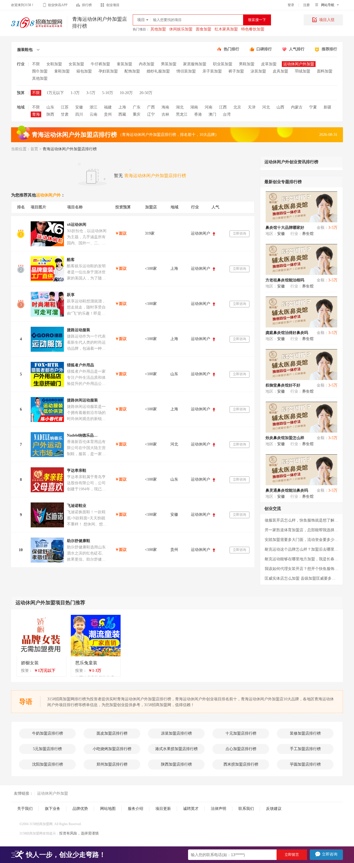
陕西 (50, 114)
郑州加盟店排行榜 (112, 764)
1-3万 (75, 93)
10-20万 (126, 93)
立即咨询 (239, 233)
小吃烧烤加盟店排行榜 (112, 749)
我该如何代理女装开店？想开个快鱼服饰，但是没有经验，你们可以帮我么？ (301, 569)
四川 (79, 114)
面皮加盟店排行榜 (112, 733)
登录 (291, 5)
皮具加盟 (280, 71)
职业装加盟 (222, 64)
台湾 (227, 114)
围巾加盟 (40, 71)
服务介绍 (135, 809)
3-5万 (90, 93)
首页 (34, 149)
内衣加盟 (146, 64)
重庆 (136, 114)
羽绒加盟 (302, 71)
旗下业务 (52, 809)
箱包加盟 (84, 71)
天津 (252, 107)
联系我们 (246, 809)
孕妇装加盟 (108, 71)
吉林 (165, 114)
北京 (237, 107)
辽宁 (151, 114)
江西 (223, 107)
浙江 (93, 107)
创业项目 (112, 5)
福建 (108, 107)
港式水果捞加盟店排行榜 (176, 749)
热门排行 (231, 49)
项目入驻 (327, 20)
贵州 (108, 114)
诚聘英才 (191, 809)
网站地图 (108, 809)
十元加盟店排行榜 (240, 733)
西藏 (122, 114)
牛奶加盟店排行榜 (47, 733)
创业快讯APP (57, 5)
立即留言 (292, 854)
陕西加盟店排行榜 (176, 764)
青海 (36, 114)
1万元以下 (55, 93)
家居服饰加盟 (194, 64)
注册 (306, 5)
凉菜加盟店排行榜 (176, 733)
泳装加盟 (258, 71)
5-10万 (107, 93)
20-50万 (145, 93)
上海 (122, 107)
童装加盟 (124, 64)
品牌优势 (80, 809)
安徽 (79, 107)
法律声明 (218, 809)
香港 (198, 114)
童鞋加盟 (62, 71)
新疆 (327, 107)
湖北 (180, 107)
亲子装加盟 (212, 71)
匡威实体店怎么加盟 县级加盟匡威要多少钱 (301, 578)
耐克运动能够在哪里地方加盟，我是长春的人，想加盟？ (301, 559)
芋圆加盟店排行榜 (305, 764)
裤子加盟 (236, 71)
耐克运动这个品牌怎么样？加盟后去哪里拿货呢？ (301, 549)
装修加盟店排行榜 (305, 733)
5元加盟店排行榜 (47, 749)
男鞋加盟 (246, 64)
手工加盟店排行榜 (305, 749)
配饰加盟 (132, 71)
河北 (266, 107)
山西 (280, 107)
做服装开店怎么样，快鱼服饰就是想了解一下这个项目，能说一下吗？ (301, 520)
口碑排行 (264, 49)
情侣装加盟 (186, 71)
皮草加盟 (269, 64)
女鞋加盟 (54, 64)
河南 (208, 107)
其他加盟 (158, 29)
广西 (151, 107)
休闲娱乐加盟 (180, 29)
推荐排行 (329, 49)
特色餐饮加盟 (252, 29)
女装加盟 (76, 64)
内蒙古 (297, 107)
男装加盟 (168, 64)
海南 (165, 107)
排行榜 (87, 5)
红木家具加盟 (226, 29)
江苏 (65, 107)
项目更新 (163, 809)
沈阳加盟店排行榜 (47, 764)
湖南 (194, 107)
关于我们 (25, 809)
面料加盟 (324, 71)
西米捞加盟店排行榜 (240, 764)
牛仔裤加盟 (100, 64)
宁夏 (313, 107)
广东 (136, 107)
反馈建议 (274, 809)
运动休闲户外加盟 (298, 64)
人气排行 (296, 49)
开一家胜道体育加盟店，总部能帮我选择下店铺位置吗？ (301, 530)
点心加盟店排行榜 (240, 749)
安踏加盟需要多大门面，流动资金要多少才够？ (301, 540)
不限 (36, 64)
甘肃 (65, 114)
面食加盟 (203, 29)
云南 (93, 114)
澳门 (212, 114)
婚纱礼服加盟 (158, 71)
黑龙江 (182, 114)
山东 (50, 107)
